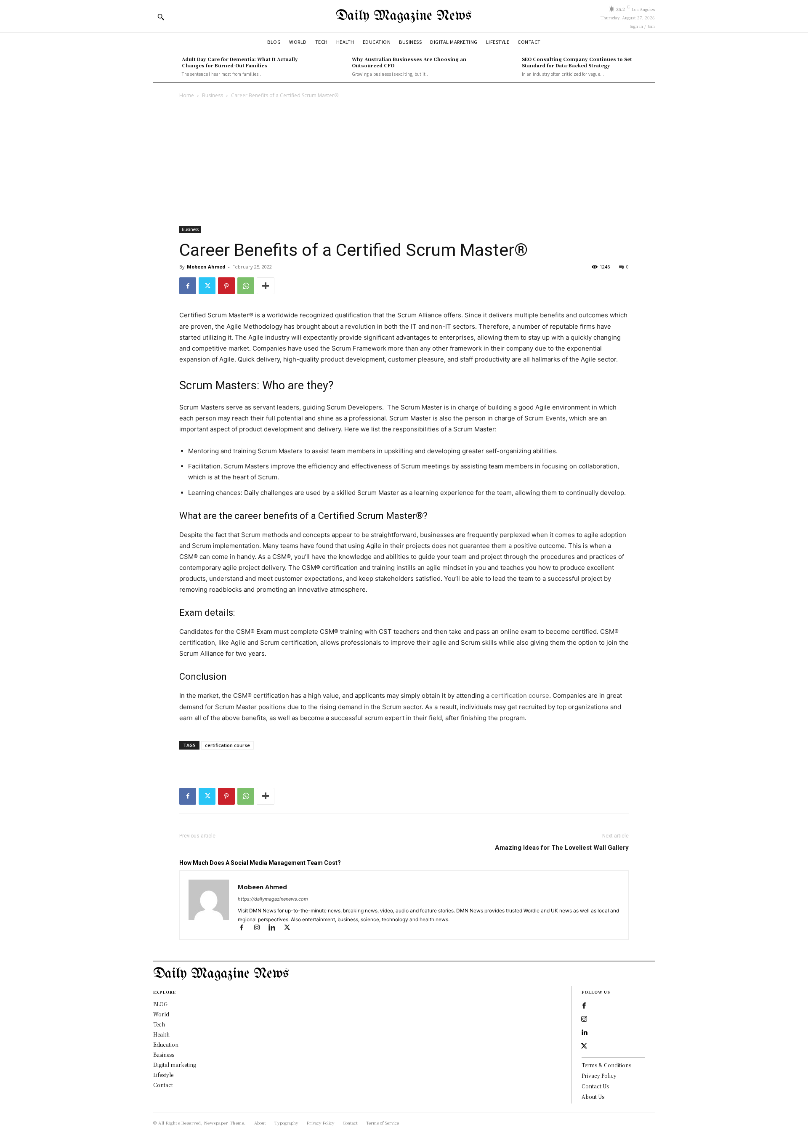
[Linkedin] (275, 928)
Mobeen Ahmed (206, 266)
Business (212, 95)
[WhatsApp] (245, 285)
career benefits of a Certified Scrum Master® (328, 516)
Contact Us (595, 1086)
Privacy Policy (599, 1075)
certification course (520, 695)
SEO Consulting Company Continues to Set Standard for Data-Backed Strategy (577, 62)
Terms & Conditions (606, 1065)
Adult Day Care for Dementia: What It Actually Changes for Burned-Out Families (240, 62)
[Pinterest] (226, 285)
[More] (265, 285)
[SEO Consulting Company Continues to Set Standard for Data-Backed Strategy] (505, 66)
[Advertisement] (404, 163)
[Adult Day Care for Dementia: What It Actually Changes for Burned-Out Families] (165, 66)
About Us (593, 1096)
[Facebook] (187, 285)
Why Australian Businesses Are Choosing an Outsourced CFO (409, 62)
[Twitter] (207, 285)
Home (186, 95)
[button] (160, 16)
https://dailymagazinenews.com (273, 899)
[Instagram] (260, 928)
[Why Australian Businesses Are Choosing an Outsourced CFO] (335, 66)
